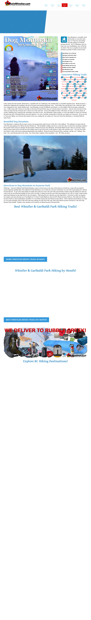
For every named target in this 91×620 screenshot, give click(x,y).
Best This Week (53, 19)
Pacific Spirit (79, 95)
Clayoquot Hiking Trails (15, 453)
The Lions (82, 97)
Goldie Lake (71, 86)
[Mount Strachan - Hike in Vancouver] (67, 95)
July (81, 21)
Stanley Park (75, 97)
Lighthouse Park (80, 88)
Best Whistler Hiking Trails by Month (26, 320)
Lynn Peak (71, 91)
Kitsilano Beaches (71, 88)
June (76, 21)
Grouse (77, 86)
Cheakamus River (9, 239)
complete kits (32, 23)
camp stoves (19, 23)
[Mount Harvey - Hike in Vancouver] (86, 97)
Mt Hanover (65, 93)
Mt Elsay (77, 91)
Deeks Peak (81, 81)
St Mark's (68, 97)
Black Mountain (66, 77)
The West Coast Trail (71, 453)
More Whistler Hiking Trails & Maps (25, 259)
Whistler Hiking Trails (15, 397)
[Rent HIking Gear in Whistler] (45, 342)
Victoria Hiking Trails (43, 453)
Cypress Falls (74, 81)
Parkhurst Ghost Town (80, 19)
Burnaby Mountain (70, 79)
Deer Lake (71, 84)
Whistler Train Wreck (65, 19)
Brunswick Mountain (76, 77)
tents (29, 21)
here (65, 23)
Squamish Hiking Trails (44, 397)
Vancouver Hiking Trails (73, 397)
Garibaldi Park (55, 23)
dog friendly (62, 21)
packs (25, 23)
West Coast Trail (67, 456)
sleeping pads (11, 23)
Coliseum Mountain (80, 79)
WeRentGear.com (19, 21)
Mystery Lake (71, 95)
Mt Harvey (73, 93)
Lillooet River (74, 241)
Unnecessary (74, 100)
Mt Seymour (80, 93)
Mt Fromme (84, 91)
